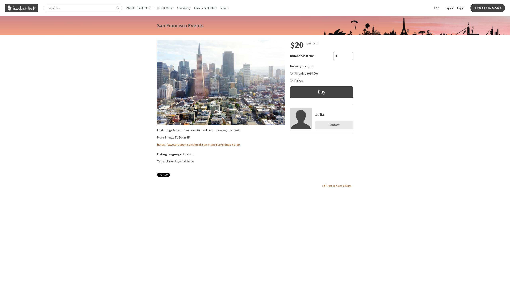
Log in (460, 8)
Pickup (298, 81)
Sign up (450, 8)
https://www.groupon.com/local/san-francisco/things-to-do (198, 144)
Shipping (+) (306, 73)
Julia (319, 114)
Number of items (302, 56)
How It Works (165, 8)
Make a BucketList (205, 8)
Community (184, 8)
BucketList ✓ (146, 8)
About (130, 8)
